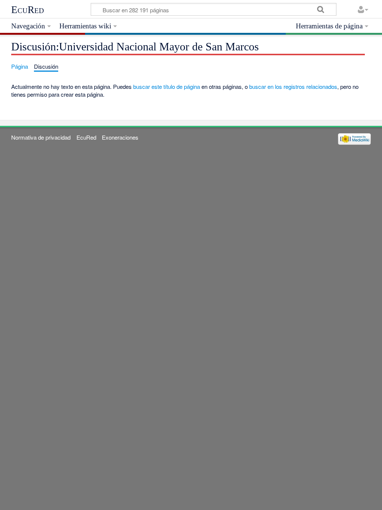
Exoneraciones (120, 137)
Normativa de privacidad (41, 137)
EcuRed (27, 9)
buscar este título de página (166, 86)
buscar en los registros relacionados (293, 86)
